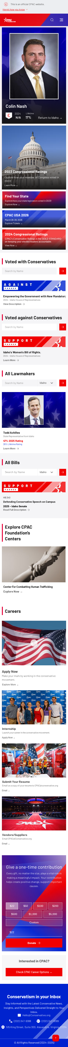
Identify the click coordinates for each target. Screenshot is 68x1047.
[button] (52, 20)
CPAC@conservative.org (46, 785)
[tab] (12, 906)
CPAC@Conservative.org (20, 838)
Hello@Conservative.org (36, 1015)
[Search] (62, 271)
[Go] (55, 1038)
